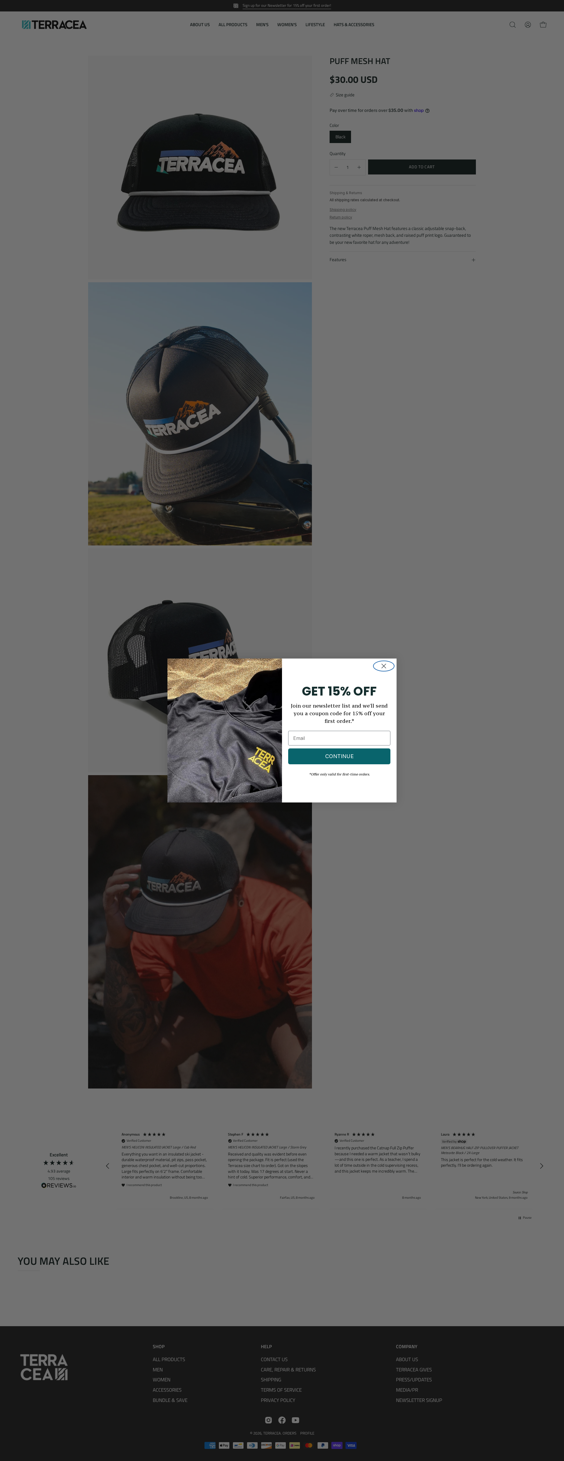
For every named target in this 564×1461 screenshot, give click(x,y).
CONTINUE (339, 756)
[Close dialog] (383, 666)
